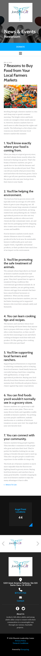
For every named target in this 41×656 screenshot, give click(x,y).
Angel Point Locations (20, 510)
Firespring (25, 649)
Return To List (11, 485)
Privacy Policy (20, 641)
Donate (20, 47)
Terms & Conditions (20, 643)
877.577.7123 (20, 593)
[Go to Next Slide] (37, 543)
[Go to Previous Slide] (3, 543)
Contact (20, 601)
